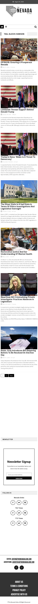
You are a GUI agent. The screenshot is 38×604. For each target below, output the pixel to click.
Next (11, 376)
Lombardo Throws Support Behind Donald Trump (17, 110)
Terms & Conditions (19, 586)
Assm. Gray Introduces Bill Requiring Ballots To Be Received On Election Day (18, 352)
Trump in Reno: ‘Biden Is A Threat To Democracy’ (18, 158)
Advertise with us (19, 594)
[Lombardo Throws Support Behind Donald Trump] (19, 97)
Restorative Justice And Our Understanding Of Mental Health (16, 253)
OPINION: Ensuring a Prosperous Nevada (16, 63)
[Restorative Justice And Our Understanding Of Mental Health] (19, 239)
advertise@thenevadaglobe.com (23, 562)
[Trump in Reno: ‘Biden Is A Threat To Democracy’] (19, 144)
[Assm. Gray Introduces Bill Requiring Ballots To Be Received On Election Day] (19, 337)
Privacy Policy (19, 590)
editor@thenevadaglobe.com (21, 559)
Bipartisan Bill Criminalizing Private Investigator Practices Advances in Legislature (18, 299)
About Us (19, 582)
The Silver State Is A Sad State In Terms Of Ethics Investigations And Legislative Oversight (17, 206)
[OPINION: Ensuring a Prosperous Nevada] (19, 49)
